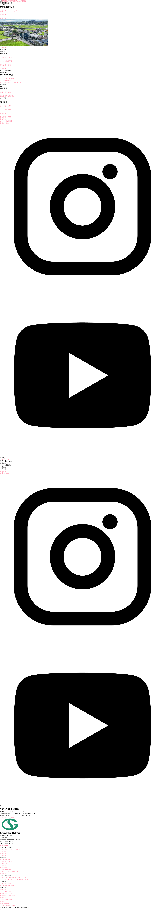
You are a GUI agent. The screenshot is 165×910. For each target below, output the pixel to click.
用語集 (2, 901)
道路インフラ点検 (6, 861)
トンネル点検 (4, 863)
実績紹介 (3, 467)
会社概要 (3, 853)
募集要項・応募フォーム (8, 895)
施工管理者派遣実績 (7, 885)
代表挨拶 (3, 851)
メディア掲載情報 (6, 121)
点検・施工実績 (5, 883)
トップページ (4, 459)
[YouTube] (82, 454)
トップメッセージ (6, 891)
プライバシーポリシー (7, 905)
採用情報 (3, 469)
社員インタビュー (6, 893)
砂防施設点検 (4, 867)
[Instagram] (82, 288)
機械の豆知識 (4, 903)
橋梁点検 (3, 865)
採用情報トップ (5, 889)
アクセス (3, 855)
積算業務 (3, 873)
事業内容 (3, 463)
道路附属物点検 (5, 869)
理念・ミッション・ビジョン (10, 849)
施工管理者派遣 (5, 859)
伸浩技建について (6, 461)
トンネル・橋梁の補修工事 (9, 871)
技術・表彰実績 (5, 465)
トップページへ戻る (7, 817)
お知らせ (3, 119)
